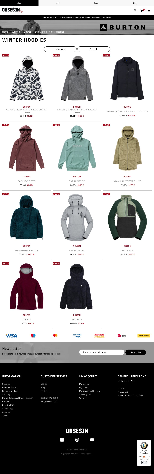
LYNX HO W (26, 319)
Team (96, 3)
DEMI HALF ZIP (127, 250)
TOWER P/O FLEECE (26, 181)
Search (44, 383)
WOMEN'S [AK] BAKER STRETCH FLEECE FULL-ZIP (127, 111)
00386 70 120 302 (49, 397)
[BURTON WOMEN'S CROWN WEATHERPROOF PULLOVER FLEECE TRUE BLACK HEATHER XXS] (77, 78)
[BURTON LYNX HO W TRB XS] (77, 286)
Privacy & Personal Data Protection (17, 397)
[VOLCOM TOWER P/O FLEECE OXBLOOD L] (26, 148)
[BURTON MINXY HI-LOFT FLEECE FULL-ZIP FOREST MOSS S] (127, 148)
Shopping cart (85, 394)
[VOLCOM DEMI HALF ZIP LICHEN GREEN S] (127, 217)
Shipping (6, 394)
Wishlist (82, 397)
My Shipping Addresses (89, 390)
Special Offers (8, 404)
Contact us (45, 390)
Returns (5, 401)
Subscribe (136, 352)
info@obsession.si (49, 401)
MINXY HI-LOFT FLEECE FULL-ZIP (127, 181)
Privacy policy (124, 392)
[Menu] (149, 442)
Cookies (121, 388)
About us (6, 411)
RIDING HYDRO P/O (77, 181)
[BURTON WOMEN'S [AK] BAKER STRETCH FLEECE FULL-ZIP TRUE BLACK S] (127, 78)
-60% (6, 263)
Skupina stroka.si (80, 449)
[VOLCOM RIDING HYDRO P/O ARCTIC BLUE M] (77, 148)
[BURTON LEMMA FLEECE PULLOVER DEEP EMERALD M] (26, 217)
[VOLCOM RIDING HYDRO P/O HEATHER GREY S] (77, 217)
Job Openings (8, 408)
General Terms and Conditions (131, 395)
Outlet (58, 3)
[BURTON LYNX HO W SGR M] (26, 286)
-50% (6, 194)
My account (84, 383)
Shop (19, 3)
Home (5, 31)
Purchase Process (10, 387)
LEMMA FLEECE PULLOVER (26, 250)
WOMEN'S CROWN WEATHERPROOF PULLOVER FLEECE (26, 111)
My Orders (84, 387)
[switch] (144, 462)
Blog (134, 3)
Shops (5, 415)
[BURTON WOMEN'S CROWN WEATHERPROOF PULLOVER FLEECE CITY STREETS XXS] (26, 78)
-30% (6, 55)
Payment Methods (10, 390)
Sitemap (6, 383)
